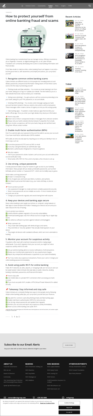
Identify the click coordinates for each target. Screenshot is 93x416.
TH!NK (70, 5)
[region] (46, 407)
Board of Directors (9, 373)
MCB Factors (51, 377)
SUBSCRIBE (69, 345)
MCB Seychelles (30, 373)
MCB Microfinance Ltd (53, 385)
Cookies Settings (69, 403)
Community (7, 377)
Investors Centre (30, 5)
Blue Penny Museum (75, 373)
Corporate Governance (10, 366)
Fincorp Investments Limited (77, 366)
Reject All (69, 407)
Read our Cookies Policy (47, 403)
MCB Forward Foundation (76, 370)
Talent (50, 5)
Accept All (69, 412)
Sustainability (42, 5)
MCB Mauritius (29, 370)
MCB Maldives (29, 380)
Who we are (7, 370)
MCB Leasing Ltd (52, 373)
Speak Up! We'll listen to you (12, 385)
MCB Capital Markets (53, 366)
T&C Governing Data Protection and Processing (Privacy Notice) (13, 381)
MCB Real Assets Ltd (53, 389)
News (56, 5)
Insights (63, 5)
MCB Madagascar (30, 377)
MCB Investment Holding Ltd (33, 366)
